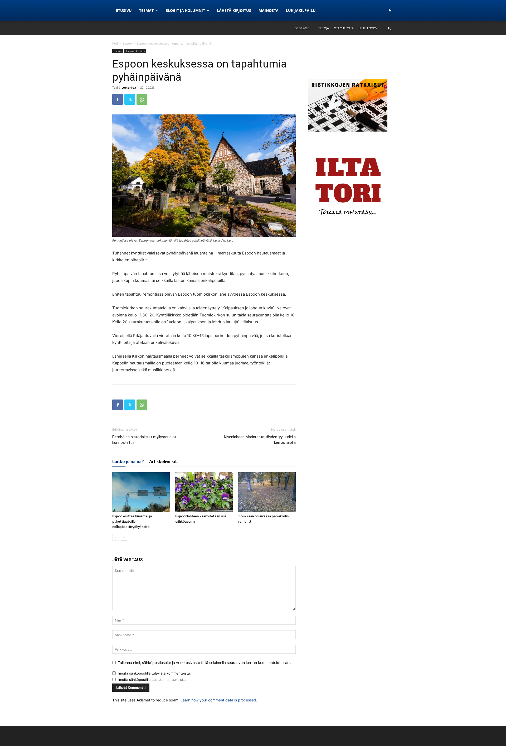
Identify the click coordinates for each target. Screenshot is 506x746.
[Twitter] (129, 99)
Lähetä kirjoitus (234, 10)
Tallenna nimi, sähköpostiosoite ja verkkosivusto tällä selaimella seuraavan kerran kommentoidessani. (204, 662)
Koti (115, 43)
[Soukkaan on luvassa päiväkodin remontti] (267, 492)
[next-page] (124, 537)
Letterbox (128, 87)
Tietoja (323, 28)
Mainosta (269, 10)
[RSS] (390, 10)
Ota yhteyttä (344, 28)
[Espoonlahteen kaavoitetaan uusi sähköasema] (204, 492)
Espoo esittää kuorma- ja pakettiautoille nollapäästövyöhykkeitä (132, 521)
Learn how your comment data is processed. (219, 700)
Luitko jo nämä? (128, 461)
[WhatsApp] (142, 99)
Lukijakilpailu (301, 10)
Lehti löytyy (368, 28)
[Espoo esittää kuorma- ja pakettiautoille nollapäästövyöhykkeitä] (141, 492)
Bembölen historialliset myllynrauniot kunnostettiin (144, 440)
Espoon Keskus (135, 51)
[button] (390, 28)
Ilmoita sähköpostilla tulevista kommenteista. (154, 673)
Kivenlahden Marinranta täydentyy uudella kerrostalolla (260, 440)
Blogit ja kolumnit (185, 10)
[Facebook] (117, 99)
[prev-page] (115, 537)
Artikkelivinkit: (163, 461)
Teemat (146, 10)
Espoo (127, 43)
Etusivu (124, 10)
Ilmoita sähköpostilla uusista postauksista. (152, 679)
